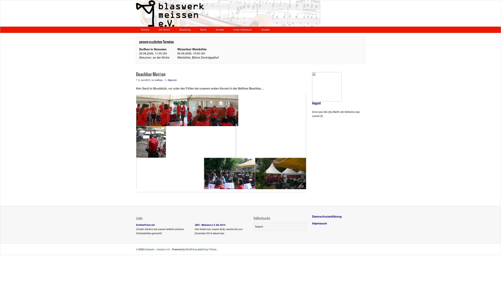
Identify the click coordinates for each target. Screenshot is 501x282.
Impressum (319, 223)
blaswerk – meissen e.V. (157, 249)
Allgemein (172, 79)
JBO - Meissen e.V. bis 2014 (210, 225)
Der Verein (164, 29)
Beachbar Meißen (151, 74)
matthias (159, 79)
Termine (145, 29)
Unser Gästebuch (242, 29)
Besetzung (185, 29)
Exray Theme (209, 249)
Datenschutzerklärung (327, 216)
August (316, 103)
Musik (203, 29)
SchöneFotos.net (145, 225)
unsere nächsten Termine (156, 42)
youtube (265, 29)
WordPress (191, 249)
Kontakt (220, 29)
